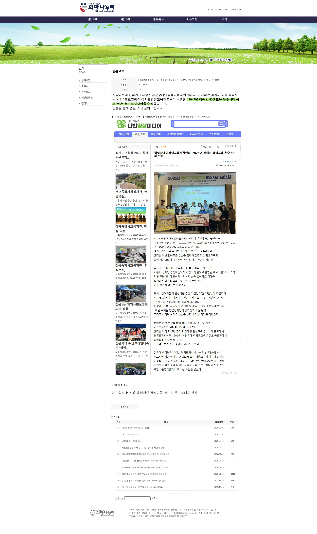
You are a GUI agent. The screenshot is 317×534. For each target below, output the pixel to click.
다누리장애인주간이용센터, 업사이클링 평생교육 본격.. (146, 454)
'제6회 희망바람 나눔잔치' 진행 (135, 428)
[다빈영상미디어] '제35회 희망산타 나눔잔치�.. (143, 487)
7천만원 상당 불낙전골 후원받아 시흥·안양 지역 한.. (144, 461)
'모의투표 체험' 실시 (131, 434)
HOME (210, 9)
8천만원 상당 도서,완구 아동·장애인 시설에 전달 (143, 447)
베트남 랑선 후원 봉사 (131, 441)
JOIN (225, 9)
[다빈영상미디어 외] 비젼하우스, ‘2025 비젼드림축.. (144, 480)
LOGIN (218, 9)
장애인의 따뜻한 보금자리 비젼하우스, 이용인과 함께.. (146, 467)
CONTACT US (235, 9)
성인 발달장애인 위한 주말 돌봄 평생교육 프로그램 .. (145, 474)
